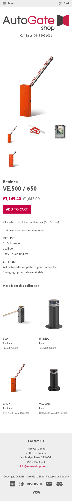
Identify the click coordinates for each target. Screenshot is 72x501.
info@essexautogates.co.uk (36, 466)
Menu (11, 3)
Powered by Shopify (57, 476)
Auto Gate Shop (35, 476)
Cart (66, 3)
